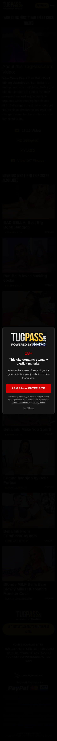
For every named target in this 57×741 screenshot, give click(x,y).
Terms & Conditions (20, 403)
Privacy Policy (39, 403)
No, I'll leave (28, 408)
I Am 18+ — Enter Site (28, 388)
